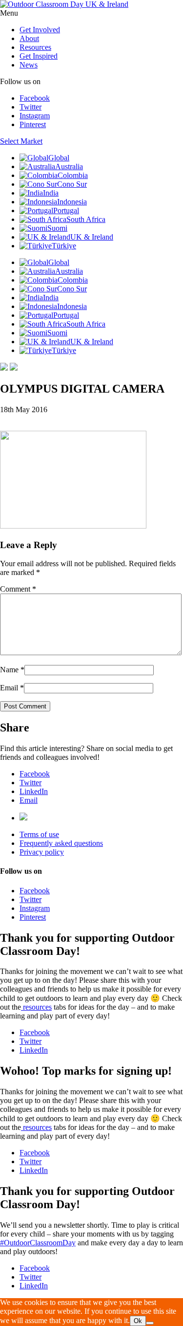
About (29, 38)
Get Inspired (39, 56)
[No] (150, 1323)
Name (9, 669)
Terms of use (39, 834)
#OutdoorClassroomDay (38, 1242)
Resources (35, 47)
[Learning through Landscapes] (23, 818)
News (29, 65)
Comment (18, 589)
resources (36, 1007)
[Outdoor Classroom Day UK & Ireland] (64, 4)
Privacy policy (42, 852)
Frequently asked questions (61, 843)
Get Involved (40, 29)
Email (9, 688)
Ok (138, 1321)
